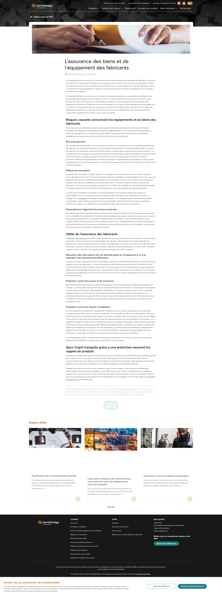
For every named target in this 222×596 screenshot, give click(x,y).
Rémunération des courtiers (81, 554)
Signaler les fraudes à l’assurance (83, 558)
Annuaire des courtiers (148, 8)
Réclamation (185, 8)
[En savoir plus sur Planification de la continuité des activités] (78, 499)
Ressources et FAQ (43, 17)
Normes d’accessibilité (79, 538)
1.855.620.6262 (164, 528)
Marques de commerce (79, 534)
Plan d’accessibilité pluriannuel (81, 542)
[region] (111, 586)
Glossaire (115, 523)
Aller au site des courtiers (114, 3)
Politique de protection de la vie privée (84, 546)
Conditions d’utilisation (79, 527)
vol (124, 319)
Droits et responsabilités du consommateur (86, 531)
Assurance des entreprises (139, 3)
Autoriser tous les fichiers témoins (192, 586)
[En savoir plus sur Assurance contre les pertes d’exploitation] (189, 499)
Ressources (130, 8)
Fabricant (92, 74)
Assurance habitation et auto (164, 3)
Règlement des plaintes (79, 550)
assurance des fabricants (77, 238)
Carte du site (116, 531)
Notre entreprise (167, 8)
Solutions (93, 8)
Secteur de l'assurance (78, 74)
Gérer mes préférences (166, 543)
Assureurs (74, 523)
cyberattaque (82, 198)
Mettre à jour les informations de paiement (127, 534)
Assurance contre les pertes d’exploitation (166, 476)
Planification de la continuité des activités (54, 475)
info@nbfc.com (163, 531)
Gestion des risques (111, 8)
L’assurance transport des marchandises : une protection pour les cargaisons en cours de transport (110, 481)
